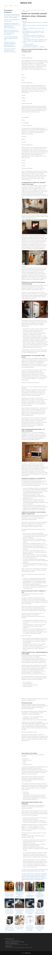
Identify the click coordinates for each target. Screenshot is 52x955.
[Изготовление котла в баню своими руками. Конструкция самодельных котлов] (40, 907)
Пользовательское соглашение (17, 941)
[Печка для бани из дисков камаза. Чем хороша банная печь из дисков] (29, 907)
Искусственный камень (40, 876)
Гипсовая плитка (30, 873)
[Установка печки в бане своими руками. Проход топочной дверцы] (40, 924)
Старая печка (37, 873)
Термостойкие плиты (38, 879)
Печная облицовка (26, 875)
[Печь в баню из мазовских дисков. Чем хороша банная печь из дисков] (9, 907)
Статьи (16, 5)
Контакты (7, 941)
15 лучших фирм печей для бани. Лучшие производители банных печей (11, 38)
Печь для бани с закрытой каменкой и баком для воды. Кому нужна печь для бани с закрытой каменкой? (12, 16)
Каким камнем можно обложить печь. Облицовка (34, 46)
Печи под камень (30, 876)
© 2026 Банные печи (9, 938)
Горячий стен (44, 878)
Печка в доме (44, 873)
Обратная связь (8, 946)
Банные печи (26, 2)
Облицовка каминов (28, 44)
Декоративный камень (35, 875)
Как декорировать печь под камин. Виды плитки (33, 31)
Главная (5, 5)
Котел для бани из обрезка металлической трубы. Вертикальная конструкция (10, 50)
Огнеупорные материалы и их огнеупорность (34, 35)
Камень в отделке (25, 878)
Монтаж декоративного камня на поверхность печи (35, 39)
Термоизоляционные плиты (28, 879)
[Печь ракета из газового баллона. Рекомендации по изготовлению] (29, 924)
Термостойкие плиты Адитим (30, 45)
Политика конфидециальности (12, 943)
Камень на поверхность (35, 878)
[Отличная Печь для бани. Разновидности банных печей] (19, 924)
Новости (11, 5)
